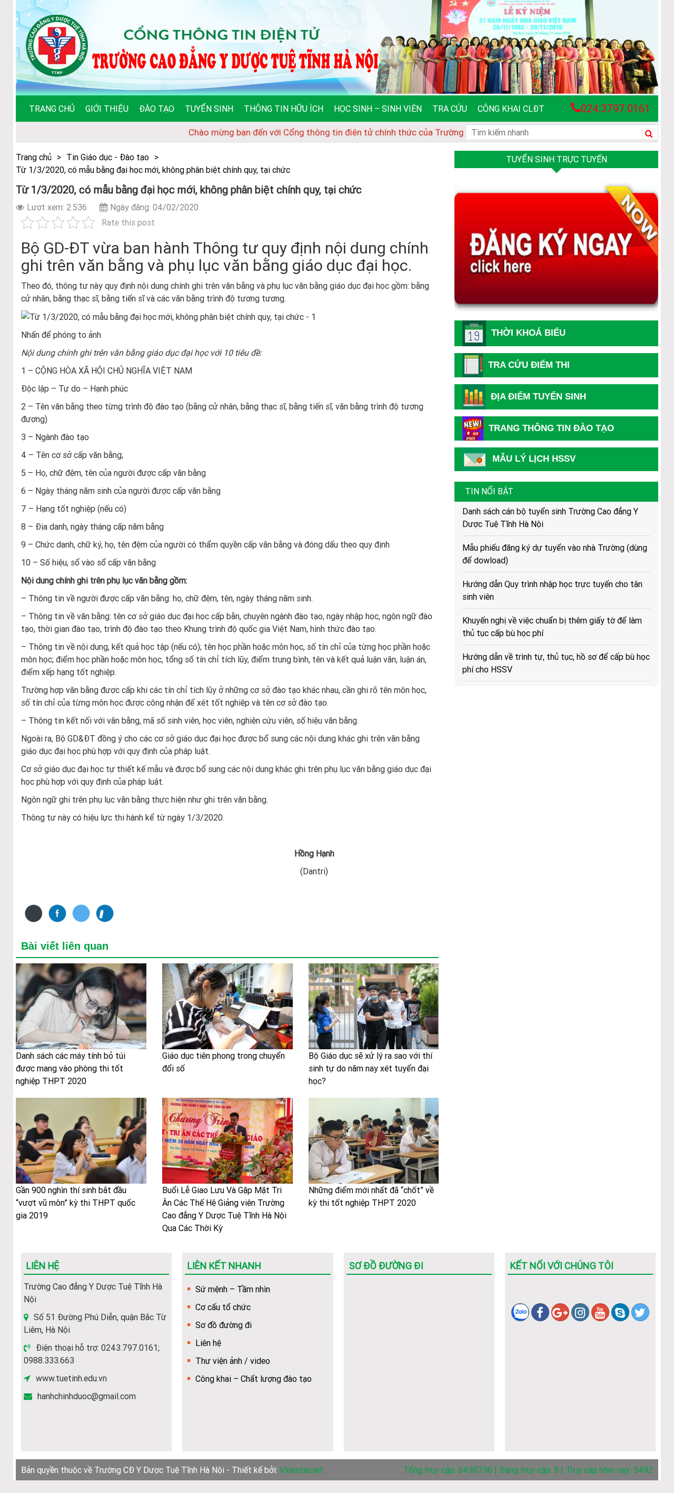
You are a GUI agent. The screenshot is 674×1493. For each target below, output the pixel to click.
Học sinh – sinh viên (378, 108)
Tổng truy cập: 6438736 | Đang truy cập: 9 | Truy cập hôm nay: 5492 (528, 1470)
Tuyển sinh (209, 108)
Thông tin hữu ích (283, 108)
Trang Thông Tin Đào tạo (551, 428)
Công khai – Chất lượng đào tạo (253, 1378)
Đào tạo (156, 108)
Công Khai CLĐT (511, 108)
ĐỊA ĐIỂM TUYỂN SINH (538, 397)
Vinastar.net (301, 1470)
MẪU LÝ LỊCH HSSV (534, 459)
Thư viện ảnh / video (232, 1360)
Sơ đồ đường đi (223, 1325)
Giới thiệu (106, 108)
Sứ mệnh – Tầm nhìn (232, 1289)
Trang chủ (52, 108)
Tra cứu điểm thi (529, 365)
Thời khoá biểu (528, 333)
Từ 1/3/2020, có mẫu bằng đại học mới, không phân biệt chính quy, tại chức (153, 169)
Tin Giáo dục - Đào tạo (107, 157)
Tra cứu (449, 108)
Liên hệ (208, 1343)
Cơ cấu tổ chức (223, 1307)
